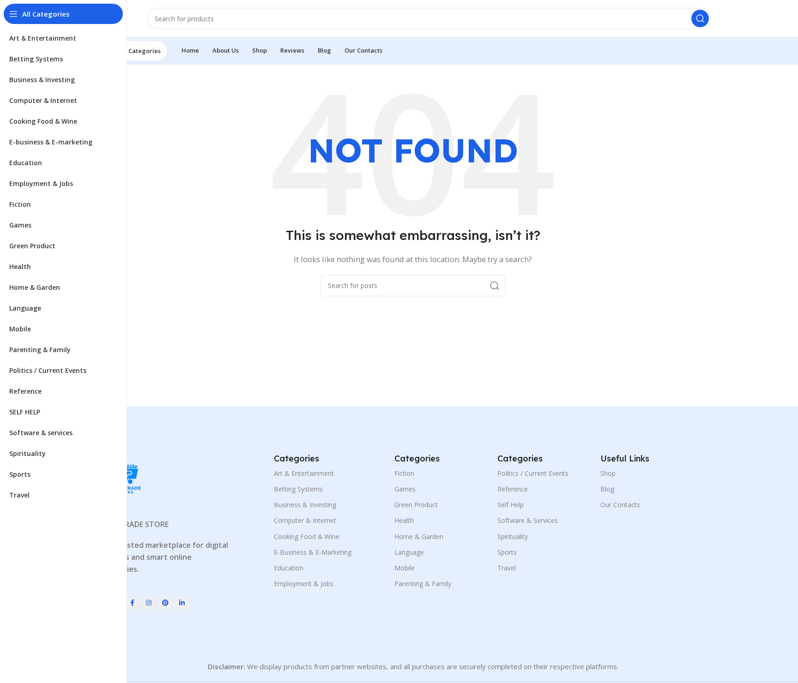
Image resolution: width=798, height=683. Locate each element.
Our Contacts (620, 504)
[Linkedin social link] (182, 603)
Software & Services (527, 520)
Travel (506, 567)
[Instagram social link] (149, 603)
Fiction (404, 473)
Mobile (404, 567)
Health (404, 520)
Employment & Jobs (303, 583)
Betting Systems (298, 489)
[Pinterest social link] (165, 603)
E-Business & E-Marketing (312, 552)
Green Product (416, 504)
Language (409, 552)
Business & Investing (305, 504)
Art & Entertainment (304, 473)
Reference (512, 489)
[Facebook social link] (132, 603)
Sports (507, 552)
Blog (607, 489)
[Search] (700, 18)
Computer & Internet (305, 520)
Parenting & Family (422, 583)
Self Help (510, 504)
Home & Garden (418, 536)
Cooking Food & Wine (306, 536)
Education (288, 567)
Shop (608, 473)
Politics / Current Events (532, 473)
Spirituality (512, 536)
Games (405, 489)
